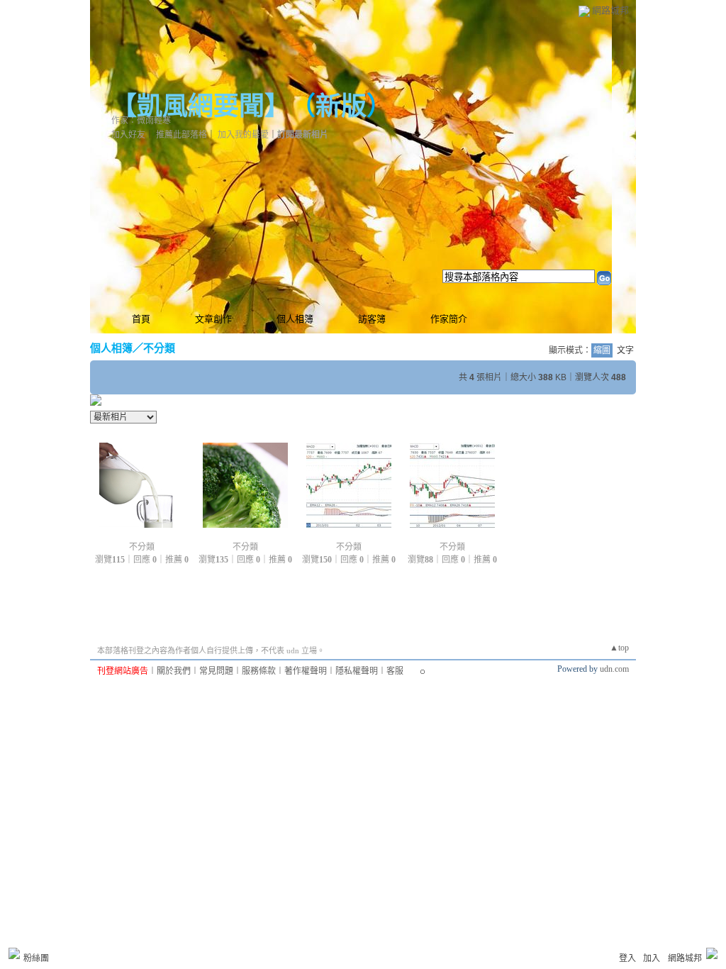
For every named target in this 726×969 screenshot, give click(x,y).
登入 (627, 958)
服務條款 (259, 671)
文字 (625, 350)
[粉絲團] (14, 953)
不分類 (159, 348)
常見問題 (216, 671)
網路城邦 (610, 10)
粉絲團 (36, 958)
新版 (341, 106)
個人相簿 (295, 319)
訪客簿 (372, 319)
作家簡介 (448, 319)
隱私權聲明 (356, 671)
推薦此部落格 (181, 135)
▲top (619, 648)
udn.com (614, 669)
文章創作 (213, 319)
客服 (394, 671)
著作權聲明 (305, 671)
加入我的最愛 (243, 135)
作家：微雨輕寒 (141, 121)
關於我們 (174, 671)
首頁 (141, 319)
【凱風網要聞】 (194, 106)
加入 (651, 958)
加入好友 (128, 135)
